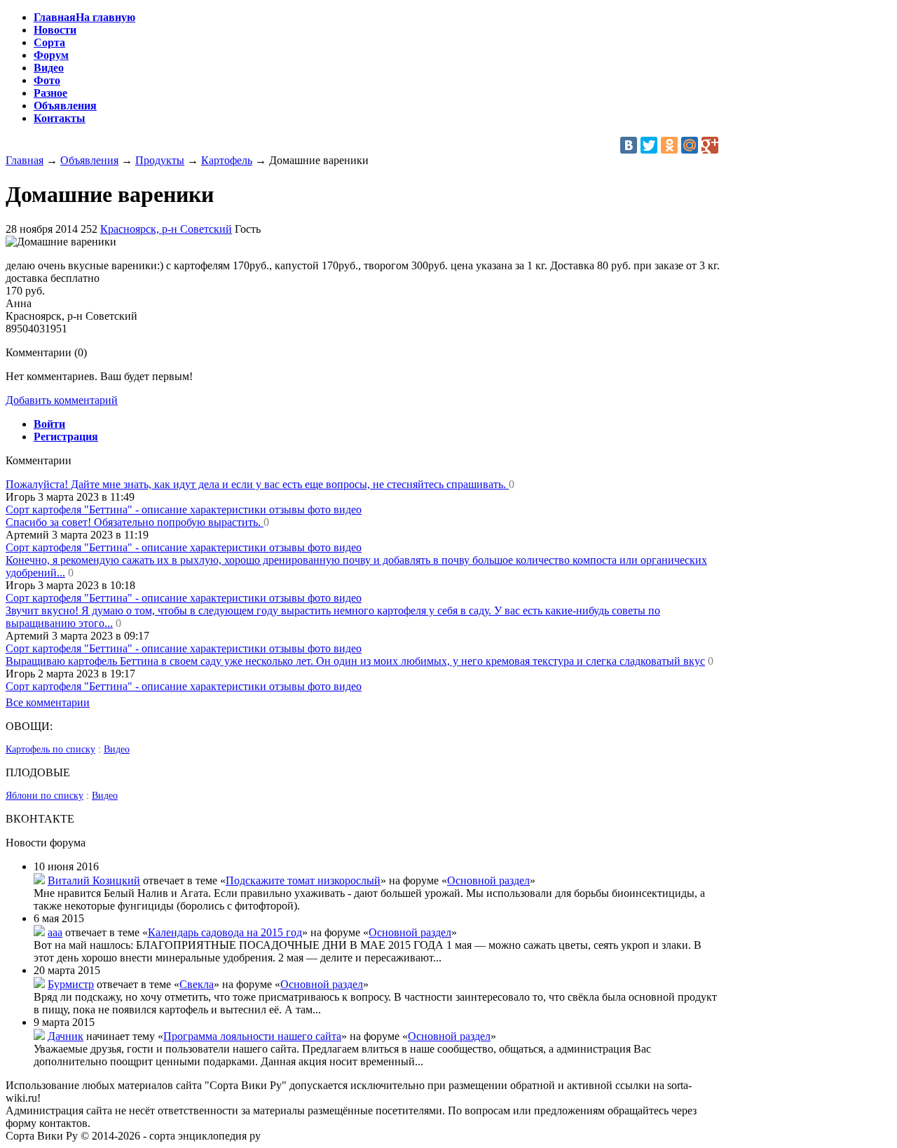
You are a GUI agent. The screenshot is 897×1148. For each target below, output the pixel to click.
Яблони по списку (44, 795)
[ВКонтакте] (628, 145)
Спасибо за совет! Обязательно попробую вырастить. (134, 522)
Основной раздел (488, 880)
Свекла (196, 984)
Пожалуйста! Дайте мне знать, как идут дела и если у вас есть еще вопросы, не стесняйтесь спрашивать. (257, 484)
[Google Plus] (709, 145)
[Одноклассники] (669, 145)
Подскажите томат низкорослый (303, 880)
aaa (55, 932)
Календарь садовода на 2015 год (225, 932)
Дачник (65, 1036)
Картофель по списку (50, 749)
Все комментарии (48, 702)
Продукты (159, 160)
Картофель (226, 160)
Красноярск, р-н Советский (166, 229)
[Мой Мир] (689, 145)
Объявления (89, 160)
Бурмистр (71, 984)
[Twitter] (649, 145)
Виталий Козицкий (94, 880)
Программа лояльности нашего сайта (252, 1036)
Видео (117, 749)
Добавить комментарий (62, 400)
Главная (24, 160)
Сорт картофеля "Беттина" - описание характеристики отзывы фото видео (184, 509)
